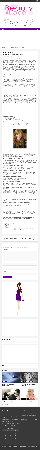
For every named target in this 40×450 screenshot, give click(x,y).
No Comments (16, 56)
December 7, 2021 (24, 403)
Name (4, 262)
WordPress (24, 448)
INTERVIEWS (5, 52)
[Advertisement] (20, 39)
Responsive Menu (37, 1)
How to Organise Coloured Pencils (8, 425)
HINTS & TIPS (5, 381)
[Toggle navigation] (3, 29)
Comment (5, 249)
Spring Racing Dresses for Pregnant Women (29, 239)
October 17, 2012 (6, 56)
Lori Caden (28, 231)
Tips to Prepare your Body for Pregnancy (8, 402)
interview (24, 231)
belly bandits (7, 231)
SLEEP (31, 381)
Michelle (11, 56)
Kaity (22, 422)
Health (22, 381)
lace (11, 387)
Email (4, 266)
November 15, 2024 (5, 387)
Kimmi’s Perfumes (32, 415)
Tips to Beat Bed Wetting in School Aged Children (28, 384)
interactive (20, 231)
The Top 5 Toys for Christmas (27, 401)
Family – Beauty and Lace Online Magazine (17, 446)
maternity (32, 231)
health (17, 231)
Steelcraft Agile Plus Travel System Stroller (11, 239)
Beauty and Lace (30, 387)
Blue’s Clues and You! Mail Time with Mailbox (10, 423)
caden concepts (13, 231)
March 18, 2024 (24, 387)
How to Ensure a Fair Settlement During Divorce (9, 384)
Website (4, 271)
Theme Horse (34, 446)
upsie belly (5, 232)
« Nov (3, 441)
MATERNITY (10, 52)
